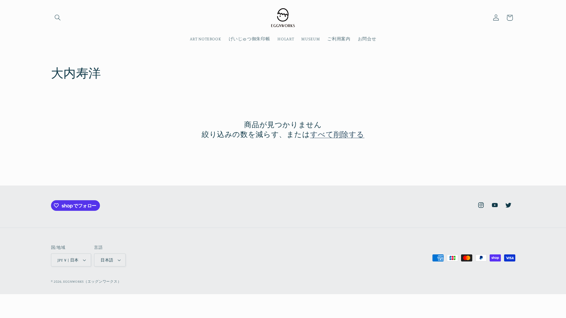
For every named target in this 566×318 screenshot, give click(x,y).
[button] (58, 17)
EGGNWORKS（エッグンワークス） (92, 281)
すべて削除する (337, 134)
